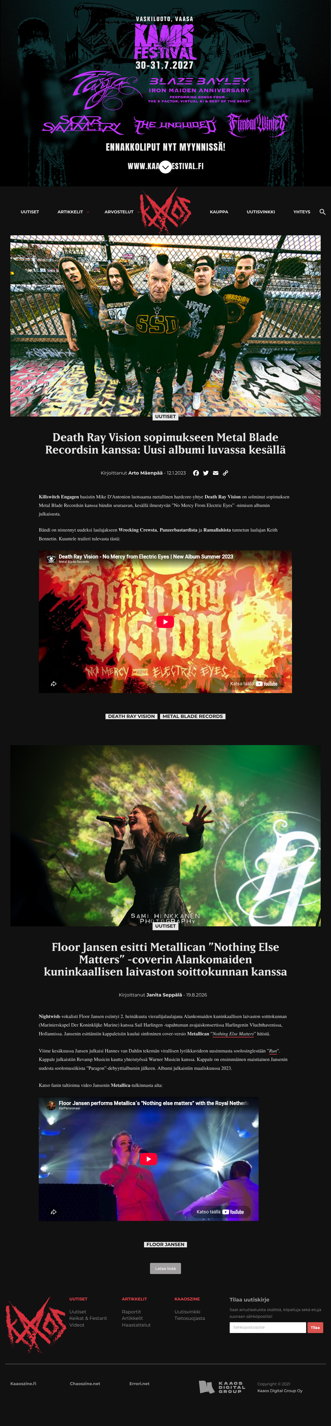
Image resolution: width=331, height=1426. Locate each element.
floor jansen (166, 1244)
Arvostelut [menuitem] (119, 212)
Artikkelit (132, 1318)
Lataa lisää (165, 1268)
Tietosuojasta (190, 1318)
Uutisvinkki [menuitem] (261, 212)
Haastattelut (136, 1325)
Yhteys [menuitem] (302, 212)
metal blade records (193, 716)
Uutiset (165, 416)
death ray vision (131, 716)
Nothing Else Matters (233, 1033)
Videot (77, 1325)
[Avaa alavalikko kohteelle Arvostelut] (138, 212)
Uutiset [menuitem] (30, 212)
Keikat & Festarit (88, 1318)
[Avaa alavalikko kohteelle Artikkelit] (88, 212)
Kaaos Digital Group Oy (279, 1390)
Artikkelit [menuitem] (70, 212)
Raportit (131, 1312)
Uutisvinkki (187, 1312)
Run (273, 1050)
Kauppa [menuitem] (219, 212)
